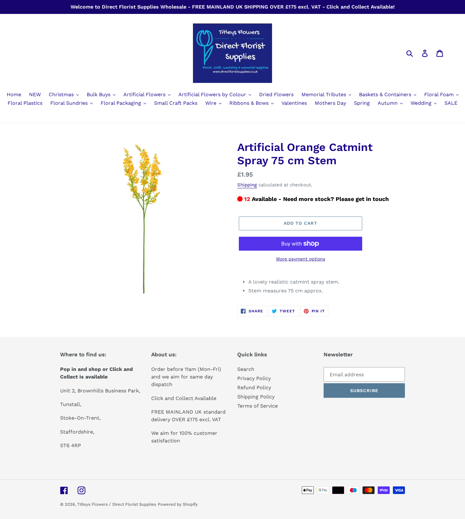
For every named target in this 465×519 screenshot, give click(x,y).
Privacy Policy (254, 378)
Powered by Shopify (178, 504)
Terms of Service (257, 406)
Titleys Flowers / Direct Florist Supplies (116, 504)
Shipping (247, 185)
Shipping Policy (256, 397)
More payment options (300, 258)
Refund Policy (254, 388)
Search (245, 369)
